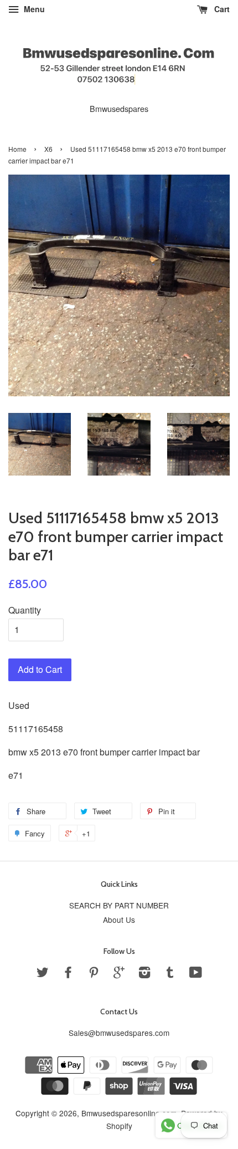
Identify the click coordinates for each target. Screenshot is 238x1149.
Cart (221, 8)
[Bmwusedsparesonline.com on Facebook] (68, 973)
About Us (119, 919)
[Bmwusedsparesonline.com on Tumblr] (170, 973)
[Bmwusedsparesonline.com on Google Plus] (119, 973)
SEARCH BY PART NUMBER (119, 905)
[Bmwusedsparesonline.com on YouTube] (195, 973)
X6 (48, 149)
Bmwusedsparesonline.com (129, 1113)
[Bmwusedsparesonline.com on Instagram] (144, 973)
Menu (33, 8)
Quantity (24, 610)
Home (17, 149)
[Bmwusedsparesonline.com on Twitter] (43, 973)
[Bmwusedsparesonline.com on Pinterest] (93, 973)
